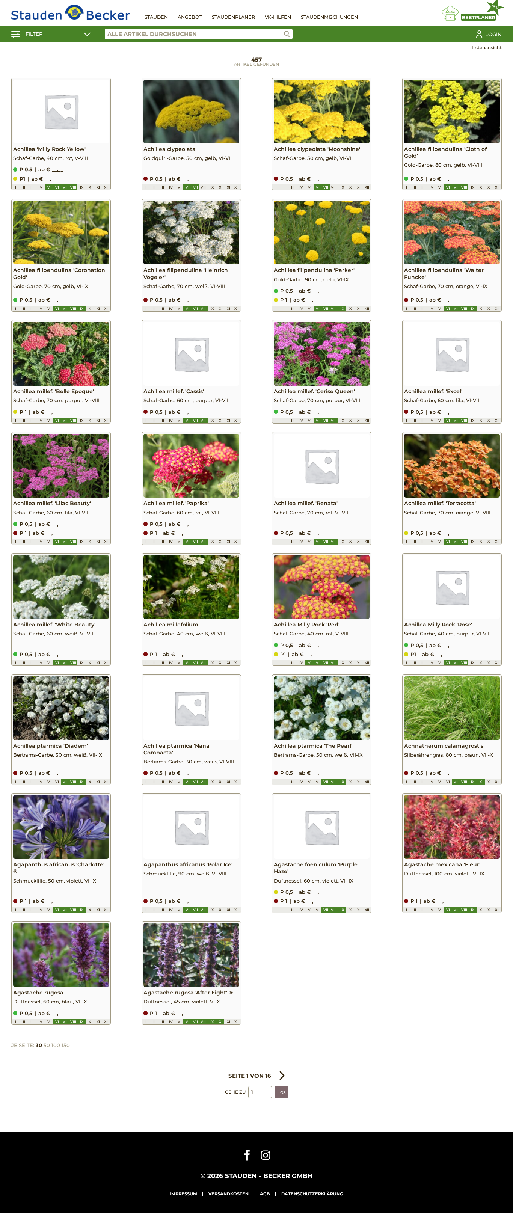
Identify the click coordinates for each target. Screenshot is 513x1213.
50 (47, 1045)
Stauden (156, 17)
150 (66, 1045)
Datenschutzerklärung (312, 1193)
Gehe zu (235, 1092)
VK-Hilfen (278, 17)
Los (281, 1092)
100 (55, 1045)
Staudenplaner (233, 17)
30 (39, 1045)
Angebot (190, 17)
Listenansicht (487, 47)
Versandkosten (228, 1193)
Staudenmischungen (329, 17)
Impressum (183, 1193)
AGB (265, 1193)
